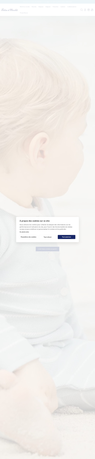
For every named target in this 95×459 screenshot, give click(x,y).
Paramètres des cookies (28, 237)
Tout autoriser (66, 237)
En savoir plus (24, 232)
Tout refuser (48, 237)
